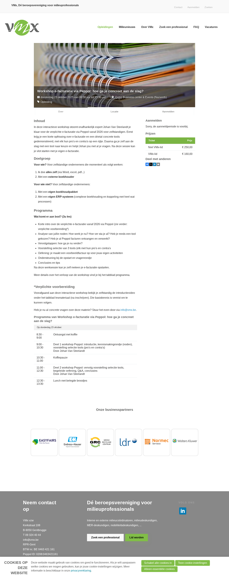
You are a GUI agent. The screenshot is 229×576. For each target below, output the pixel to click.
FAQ (196, 27)
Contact (178, 7)
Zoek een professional (173, 27)
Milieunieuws (127, 27)
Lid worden (136, 537)
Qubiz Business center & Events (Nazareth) (141, 97)
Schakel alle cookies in (158, 562)
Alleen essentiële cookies (159, 569)
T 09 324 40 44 (32, 535)
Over (60, 111)
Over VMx (147, 27)
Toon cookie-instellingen (192, 562)
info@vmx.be (128, 309)
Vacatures (211, 27)
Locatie (114, 111)
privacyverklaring (81, 570)
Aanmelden (193, 7)
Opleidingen (105, 27)
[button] (147, 164)
